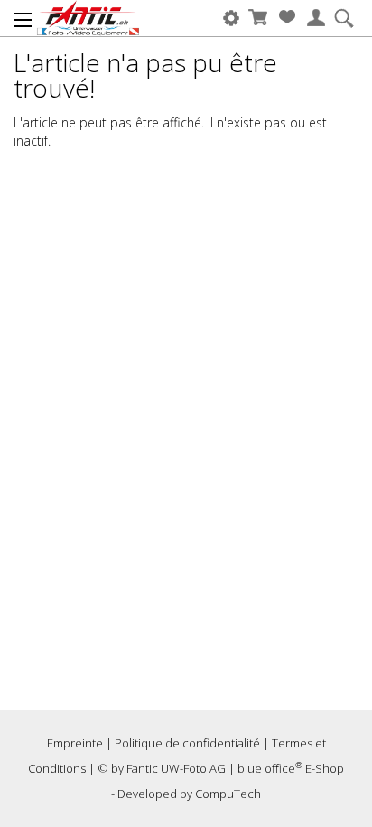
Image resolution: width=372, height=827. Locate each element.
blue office (269, 768)
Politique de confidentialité (187, 743)
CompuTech (228, 793)
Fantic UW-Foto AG (176, 768)
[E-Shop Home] (88, 18)
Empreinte (75, 743)
